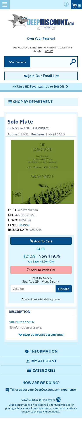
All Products (19, 62)
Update (63, 289)
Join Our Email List (43, 75)
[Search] (73, 61)
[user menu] (66, 4)
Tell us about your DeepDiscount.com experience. (43, 390)
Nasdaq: (43, 51)
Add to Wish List (43, 270)
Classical (24, 225)
